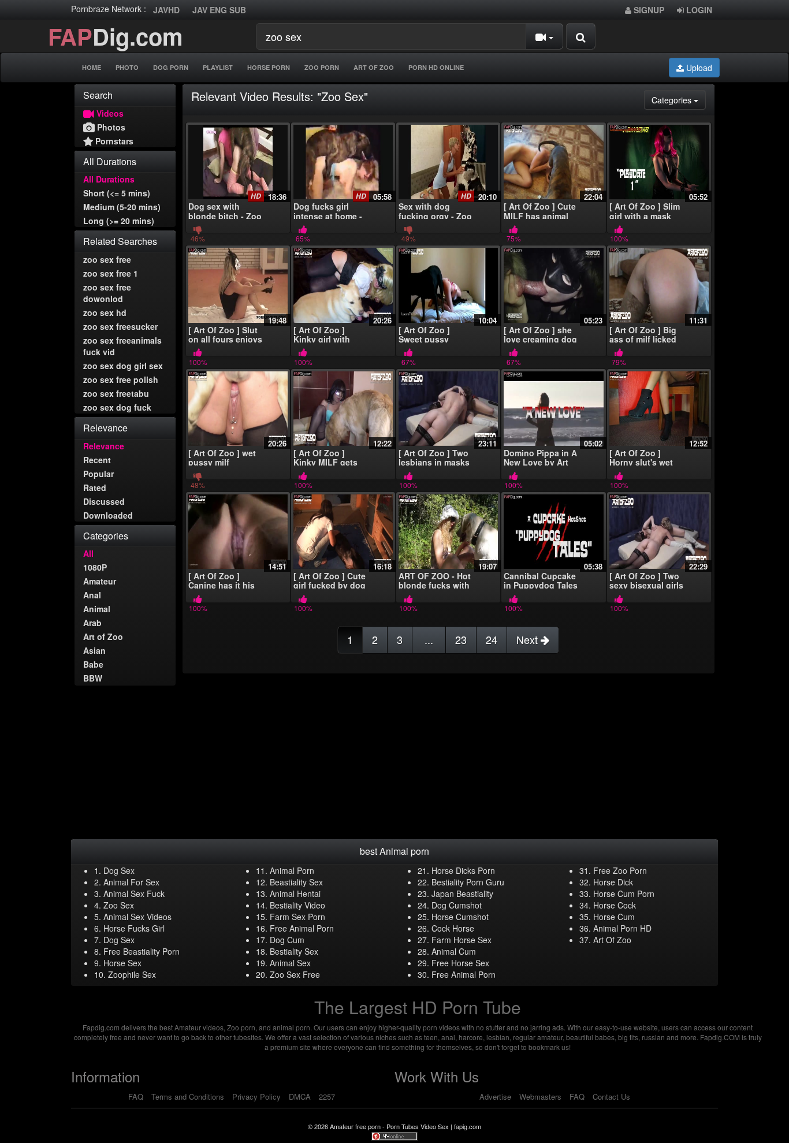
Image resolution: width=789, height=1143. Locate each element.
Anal (92, 595)
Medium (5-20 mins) (122, 207)
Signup (647, 10)
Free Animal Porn (302, 928)
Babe (93, 664)
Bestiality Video (297, 905)
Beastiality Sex (296, 882)
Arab (92, 622)
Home (91, 67)
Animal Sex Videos (137, 916)
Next (528, 639)
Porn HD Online (436, 67)
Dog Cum (287, 939)
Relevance (103, 446)
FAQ (135, 1096)
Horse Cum (614, 916)
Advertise (495, 1096)
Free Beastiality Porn (141, 951)
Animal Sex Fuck (134, 893)
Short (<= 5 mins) (116, 193)
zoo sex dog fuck (117, 407)
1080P (95, 567)
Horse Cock (614, 905)
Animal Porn (292, 870)
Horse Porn (268, 67)
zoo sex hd (104, 312)
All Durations (109, 179)
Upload (698, 67)
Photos (110, 127)
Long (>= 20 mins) (118, 220)
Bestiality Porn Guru (467, 882)
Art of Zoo (103, 636)
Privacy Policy (256, 1096)
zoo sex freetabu (116, 393)
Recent (97, 460)
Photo (127, 67)
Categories (679, 100)
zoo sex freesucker (120, 326)
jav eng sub (219, 10)
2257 (327, 1096)
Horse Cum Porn (623, 893)
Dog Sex (119, 870)
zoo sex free (107, 259)
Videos (109, 113)
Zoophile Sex (132, 974)
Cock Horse (452, 928)
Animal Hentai (295, 893)
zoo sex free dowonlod (107, 292)
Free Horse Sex (460, 963)
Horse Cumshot (460, 916)
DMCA (300, 1096)
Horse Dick (613, 882)
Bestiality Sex (294, 951)
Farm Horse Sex (461, 939)
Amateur (99, 581)
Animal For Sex (131, 882)
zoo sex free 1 (110, 273)
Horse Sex (122, 963)
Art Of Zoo (373, 67)
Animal (96, 609)
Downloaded (108, 515)
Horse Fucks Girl (134, 928)
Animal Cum (453, 951)
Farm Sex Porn (297, 916)
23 (461, 639)
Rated (94, 487)
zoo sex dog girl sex (123, 365)
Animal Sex (290, 963)
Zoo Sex (118, 905)
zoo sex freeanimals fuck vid (122, 346)
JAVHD (166, 10)
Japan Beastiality (462, 893)
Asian (94, 650)
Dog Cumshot (456, 905)
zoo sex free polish (120, 379)
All (88, 553)
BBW (92, 678)
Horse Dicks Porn (463, 870)
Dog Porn (170, 67)
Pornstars (113, 141)
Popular (98, 473)
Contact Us (611, 1096)
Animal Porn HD (622, 928)
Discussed (104, 501)
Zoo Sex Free (295, 974)
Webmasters (540, 1096)
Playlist (218, 67)
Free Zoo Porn (620, 870)
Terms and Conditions (187, 1096)
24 (491, 639)
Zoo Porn (321, 67)
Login (698, 10)
